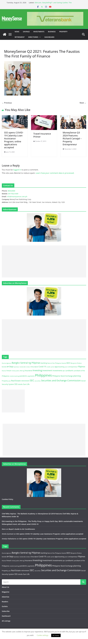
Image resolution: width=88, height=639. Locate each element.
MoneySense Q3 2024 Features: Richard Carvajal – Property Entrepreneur (72, 138)
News (17, 31)
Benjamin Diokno (76, 363)
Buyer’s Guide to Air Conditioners (22, 529)
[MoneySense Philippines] (4, 34)
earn (66, 367)
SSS (16, 384)
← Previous (7, 103)
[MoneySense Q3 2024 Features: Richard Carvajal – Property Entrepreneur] (73, 117)
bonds (4, 367)
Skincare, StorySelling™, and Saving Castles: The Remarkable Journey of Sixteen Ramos (53, 3)
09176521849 (13, 194)
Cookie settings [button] (42, 635)
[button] (39, 37)
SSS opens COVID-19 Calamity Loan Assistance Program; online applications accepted (13, 140)
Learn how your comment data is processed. (55, 173)
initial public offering (18, 371)
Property (63, 31)
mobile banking (14, 376)
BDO (68, 363)
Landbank (69, 370)
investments (57, 370)
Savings (26, 31)
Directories (33, 37)
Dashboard (49, 37)
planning (77, 376)
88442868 (11, 191)
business (16, 367)
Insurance (28, 370)
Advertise (5, 597)
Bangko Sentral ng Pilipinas (26, 362)
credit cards (50, 367)
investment (47, 370)
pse (9, 381)
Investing (37, 370)
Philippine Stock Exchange (62, 376)
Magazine (5, 592)
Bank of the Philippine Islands (56, 363)
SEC (32, 380)
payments (31, 376)
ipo (64, 371)
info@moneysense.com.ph (17, 196)
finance (4, 371)
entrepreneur (72, 367)
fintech (9, 371)
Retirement (20, 37)
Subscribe (6, 611)
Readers (5, 602)
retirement (25, 381)
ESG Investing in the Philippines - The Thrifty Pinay (21, 521)
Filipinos (81, 366)
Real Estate (16, 380)
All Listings (6, 621)
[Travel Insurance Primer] (44, 117)
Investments (38, 31)
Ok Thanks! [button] (56, 635)
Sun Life (26, 384)
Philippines (43, 375)
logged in (17, 169)
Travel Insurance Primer (42, 135)
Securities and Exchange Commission (61, 380)
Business (52, 31)
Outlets (5, 606)
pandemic (23, 376)
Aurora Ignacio (6, 363)
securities (37, 381)
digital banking (59, 367)
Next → (83, 103)
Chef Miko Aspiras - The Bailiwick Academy (18, 514)
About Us (5, 587)
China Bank (34, 367)
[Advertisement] (44, 261)
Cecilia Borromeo (25, 367)
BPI (8, 367)
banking (44, 363)
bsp (11, 366)
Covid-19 (42, 366)
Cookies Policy (7, 499)
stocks (20, 384)
